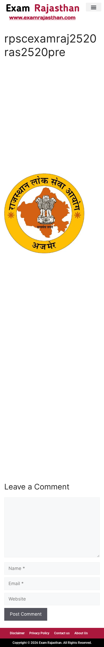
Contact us (62, 633)
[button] (93, 7)
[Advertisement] (52, 119)
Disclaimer (17, 633)
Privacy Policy (39, 633)
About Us (81, 633)
